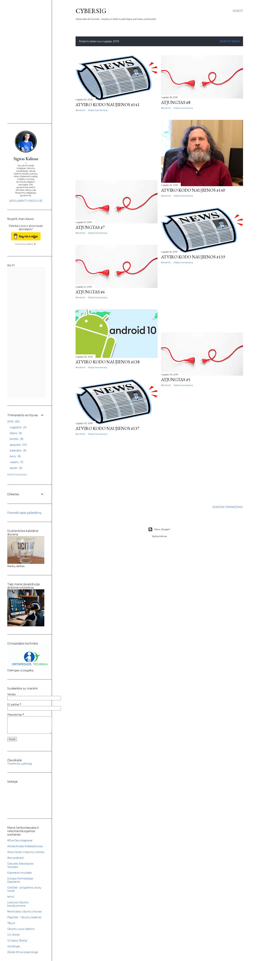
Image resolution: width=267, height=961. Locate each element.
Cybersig (91, 11)
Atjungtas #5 (175, 379)
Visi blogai (13, 946)
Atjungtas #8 (175, 102)
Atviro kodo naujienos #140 (193, 190)
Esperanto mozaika (19, 872)
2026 (13, 421)
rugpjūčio (18, 427)
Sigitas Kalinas (25, 158)
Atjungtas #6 (90, 292)
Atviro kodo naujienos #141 (107, 104)
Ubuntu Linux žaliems (21, 929)
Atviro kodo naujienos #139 (193, 257)
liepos (15, 433)
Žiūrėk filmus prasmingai (22, 952)
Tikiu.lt (11, 923)
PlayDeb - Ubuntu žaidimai (24, 917)
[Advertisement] (116, 146)
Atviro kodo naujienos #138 (107, 362)
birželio (16, 439)
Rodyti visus (230, 41)
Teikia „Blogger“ (162, 529)
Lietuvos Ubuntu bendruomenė (18, 904)
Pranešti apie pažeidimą (24, 512)
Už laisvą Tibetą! (17, 940)
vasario (16, 462)
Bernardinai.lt (15, 857)
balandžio (18, 450)
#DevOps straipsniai (19, 840)
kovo (15, 456)
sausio (15, 468)
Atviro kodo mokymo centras (25, 852)
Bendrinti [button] (80, 110)
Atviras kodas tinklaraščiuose (25, 846)
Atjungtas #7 (90, 227)
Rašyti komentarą (97, 110)
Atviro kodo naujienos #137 (107, 428)
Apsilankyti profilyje (26, 200)
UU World (13, 934)
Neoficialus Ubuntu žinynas (24, 911)
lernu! (10, 896)
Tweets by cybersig (19, 763)
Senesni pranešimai (228, 507)
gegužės (18, 444)
